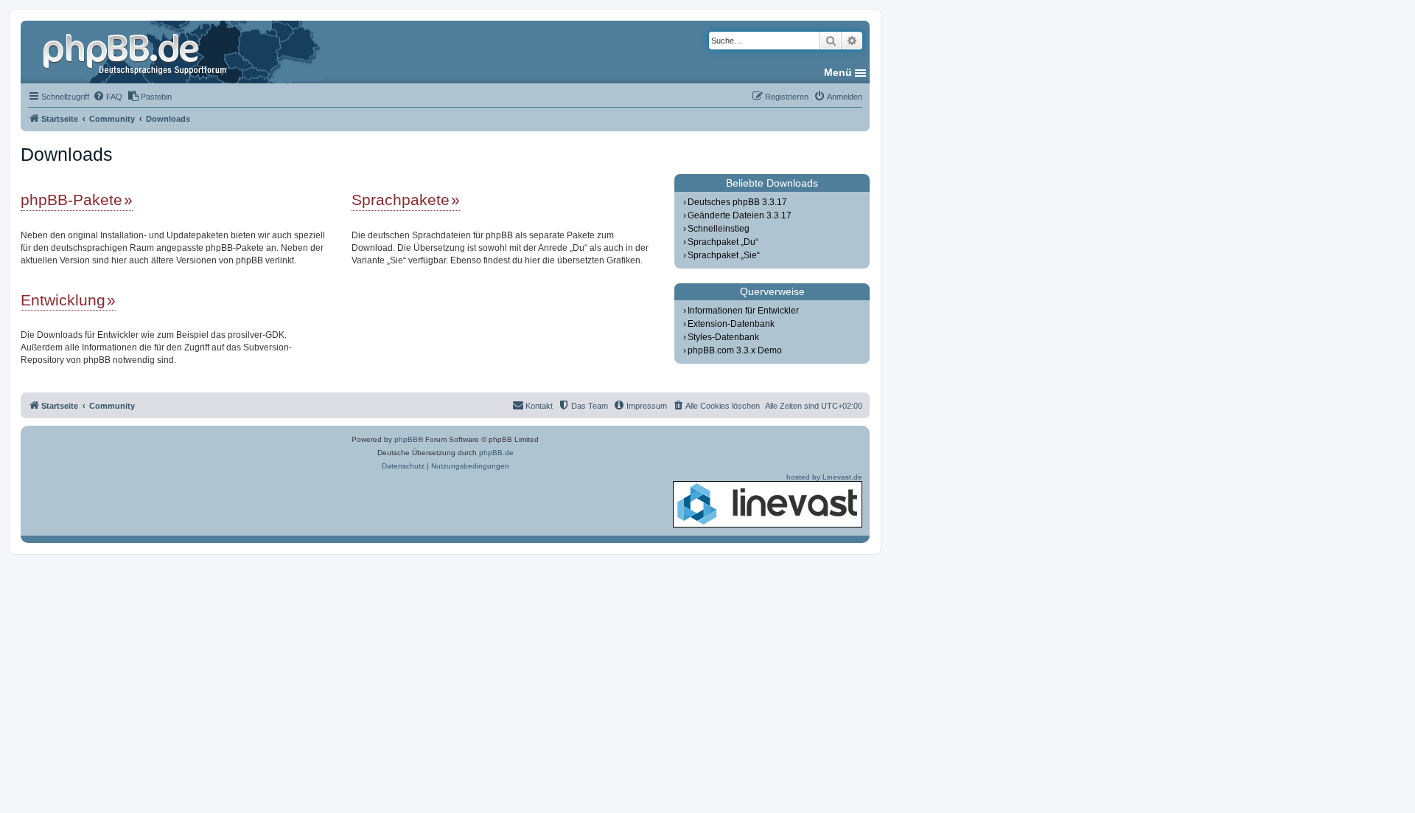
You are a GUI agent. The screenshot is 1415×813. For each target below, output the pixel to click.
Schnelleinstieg (719, 229)
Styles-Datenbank (723, 337)
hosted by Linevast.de (824, 477)
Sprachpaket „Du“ (723, 242)
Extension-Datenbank (731, 324)
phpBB (406, 439)
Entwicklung (63, 299)
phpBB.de (496, 453)
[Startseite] (136, 51)
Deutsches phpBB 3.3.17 (737, 202)
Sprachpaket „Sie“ (724, 255)
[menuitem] (107, 96)
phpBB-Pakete (71, 199)
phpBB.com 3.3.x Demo (735, 350)
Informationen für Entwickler (743, 310)
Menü (838, 72)
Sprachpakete (401, 199)
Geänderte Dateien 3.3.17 (740, 215)
